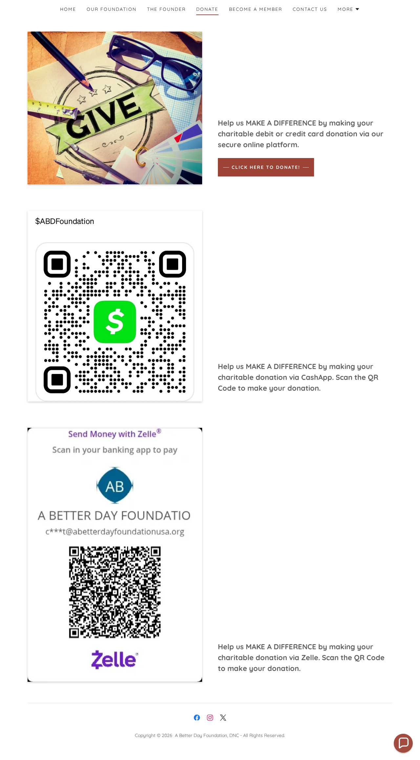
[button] (349, 9)
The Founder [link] (166, 9)
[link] (196, 717)
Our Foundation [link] (111, 9)
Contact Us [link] (310, 9)
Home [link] (68, 9)
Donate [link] (207, 9)
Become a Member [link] (255, 9)
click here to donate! (266, 167)
